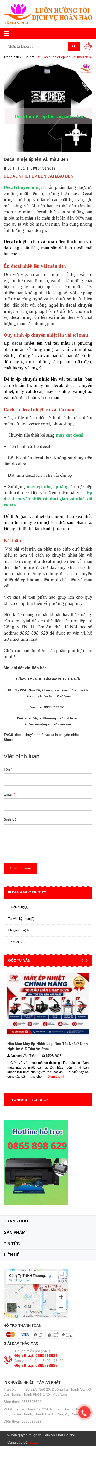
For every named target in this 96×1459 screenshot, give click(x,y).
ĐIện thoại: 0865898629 (36, 1356)
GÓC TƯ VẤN (19, 960)
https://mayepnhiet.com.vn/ (48, 724)
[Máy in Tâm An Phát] (48, 14)
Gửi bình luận (20, 868)
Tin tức (29, 57)
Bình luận (12, 819)
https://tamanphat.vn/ (51, 718)
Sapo (33, 1442)
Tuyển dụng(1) (18, 907)
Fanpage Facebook (30, 1100)
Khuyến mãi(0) (18, 930)
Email (9, 794)
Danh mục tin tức (29, 892)
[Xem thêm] (55, 1076)
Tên (8, 769)
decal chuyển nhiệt (29, 735)
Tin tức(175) (16, 942)
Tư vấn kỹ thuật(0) (21, 919)
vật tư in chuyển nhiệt (62, 735)
